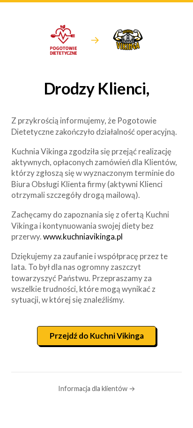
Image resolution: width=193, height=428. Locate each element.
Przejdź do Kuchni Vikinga (97, 336)
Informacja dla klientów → (96, 388)
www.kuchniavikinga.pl (83, 236)
